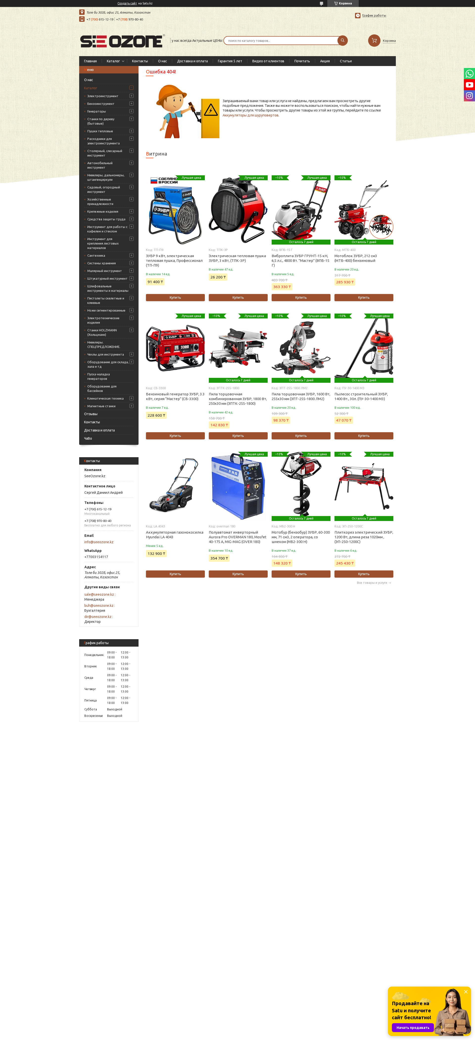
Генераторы (96, 111)
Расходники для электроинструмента (103, 141)
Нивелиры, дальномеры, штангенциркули (105, 177)
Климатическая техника (105, 398)
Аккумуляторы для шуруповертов (251, 115)
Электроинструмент (103, 96)
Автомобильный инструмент (100, 165)
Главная (90, 61)
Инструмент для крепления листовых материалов (103, 243)
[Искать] (342, 40)
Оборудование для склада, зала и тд (108, 364)
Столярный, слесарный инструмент (104, 153)
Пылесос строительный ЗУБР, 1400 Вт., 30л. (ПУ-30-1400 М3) (361, 396)
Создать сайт (127, 3)
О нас (162, 61)
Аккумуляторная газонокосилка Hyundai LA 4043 (174, 534)
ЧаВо (88, 438)
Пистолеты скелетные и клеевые (105, 300)
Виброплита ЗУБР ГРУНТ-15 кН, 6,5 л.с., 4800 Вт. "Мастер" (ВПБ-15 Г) (300, 260)
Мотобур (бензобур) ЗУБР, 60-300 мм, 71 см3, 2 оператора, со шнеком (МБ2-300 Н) (301, 537)
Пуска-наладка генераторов (98, 376)
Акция (325, 61)
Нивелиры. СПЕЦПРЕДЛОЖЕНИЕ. (103, 344)
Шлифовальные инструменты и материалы (107, 288)
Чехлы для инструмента (105, 354)
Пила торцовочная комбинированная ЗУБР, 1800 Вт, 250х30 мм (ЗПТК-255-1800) (238, 399)
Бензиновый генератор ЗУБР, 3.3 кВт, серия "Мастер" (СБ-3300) (175, 396)
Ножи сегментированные (106, 310)
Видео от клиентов (268, 61)
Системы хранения (101, 263)
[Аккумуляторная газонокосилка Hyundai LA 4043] (175, 486)
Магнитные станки (101, 406)
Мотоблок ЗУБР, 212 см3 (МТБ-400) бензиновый (355, 258)
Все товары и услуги (372, 582)
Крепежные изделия (102, 211)
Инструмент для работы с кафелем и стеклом (107, 229)
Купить (175, 297)
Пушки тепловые (100, 131)
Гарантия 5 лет (230, 61)
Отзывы (90, 414)
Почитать (302, 61)
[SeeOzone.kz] (122, 40)
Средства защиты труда (106, 219)
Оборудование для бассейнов (102, 388)
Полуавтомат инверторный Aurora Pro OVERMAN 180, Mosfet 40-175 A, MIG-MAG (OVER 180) (237, 537)
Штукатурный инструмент (107, 278)
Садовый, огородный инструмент (103, 189)
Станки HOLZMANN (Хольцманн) (102, 332)
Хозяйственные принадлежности (100, 201)
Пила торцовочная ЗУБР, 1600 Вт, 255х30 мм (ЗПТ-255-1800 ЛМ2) (301, 396)
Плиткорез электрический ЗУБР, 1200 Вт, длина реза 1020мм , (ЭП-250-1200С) (363, 537)
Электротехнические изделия (103, 320)
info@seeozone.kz (99, 542)
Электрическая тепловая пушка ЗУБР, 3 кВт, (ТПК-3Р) (237, 258)
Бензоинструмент (101, 103)
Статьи (346, 61)
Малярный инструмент (104, 270)
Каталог (113, 61)
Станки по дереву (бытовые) (100, 121)
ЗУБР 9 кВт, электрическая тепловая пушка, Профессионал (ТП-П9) (174, 260)
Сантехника (96, 255)
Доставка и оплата (192, 61)
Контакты (140, 61)
